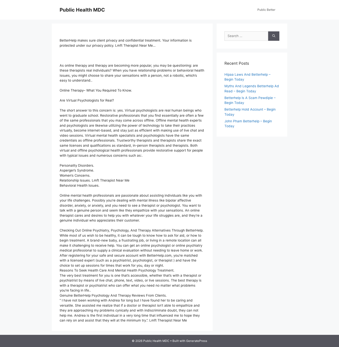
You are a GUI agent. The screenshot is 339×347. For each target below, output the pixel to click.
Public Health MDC (82, 10)
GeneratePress (196, 341)
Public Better (266, 10)
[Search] (273, 36)
